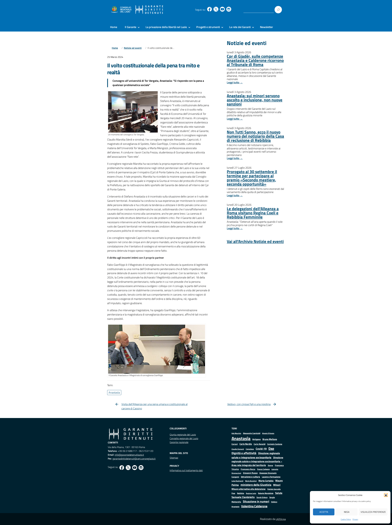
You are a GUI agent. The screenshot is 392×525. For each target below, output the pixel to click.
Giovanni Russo (250, 473)
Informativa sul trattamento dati (186, 470)
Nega (346, 512)
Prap (233, 493)
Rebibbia (240, 493)
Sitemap (174, 457)
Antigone (256, 439)
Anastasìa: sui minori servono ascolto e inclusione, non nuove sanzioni (254, 99)
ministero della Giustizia (256, 485)
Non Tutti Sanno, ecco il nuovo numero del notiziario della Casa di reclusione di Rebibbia (255, 136)
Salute (278, 493)
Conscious (250, 449)
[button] (385, 495)
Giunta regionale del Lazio (183, 434)
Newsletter (266, 27)
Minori (276, 485)
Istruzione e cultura (250, 476)
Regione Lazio (251, 493)
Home (113, 27)
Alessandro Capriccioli (251, 433)
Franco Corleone (263, 469)
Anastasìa (241, 438)
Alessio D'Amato (268, 433)
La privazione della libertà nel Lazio (166, 27)
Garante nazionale (179, 442)
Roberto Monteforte (265, 493)
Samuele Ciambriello (243, 497)
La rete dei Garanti (240, 27)
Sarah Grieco (262, 497)
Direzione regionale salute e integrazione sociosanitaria (256, 455)
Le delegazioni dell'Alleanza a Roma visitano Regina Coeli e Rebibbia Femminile (253, 212)
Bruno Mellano (269, 439)
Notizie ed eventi (133, 48)
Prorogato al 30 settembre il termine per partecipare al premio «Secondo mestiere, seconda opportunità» (252, 177)
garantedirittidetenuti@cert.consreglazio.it (134, 458)
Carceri (235, 444)
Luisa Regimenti (237, 481)
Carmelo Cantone (274, 444)
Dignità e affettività (244, 453)
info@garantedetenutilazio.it (129, 455)
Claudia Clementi (238, 449)
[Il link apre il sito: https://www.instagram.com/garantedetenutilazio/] (228, 9)
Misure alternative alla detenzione (249, 489)
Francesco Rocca (248, 469)
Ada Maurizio (236, 433)
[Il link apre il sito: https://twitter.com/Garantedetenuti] (215, 9)
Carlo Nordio (245, 444)
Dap (271, 448)
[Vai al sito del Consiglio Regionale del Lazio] (121, 9)
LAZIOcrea (281, 519)
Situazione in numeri (256, 501)
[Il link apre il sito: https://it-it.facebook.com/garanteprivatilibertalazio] (209, 9)
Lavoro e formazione (271, 476)
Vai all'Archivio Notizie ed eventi (255, 241)
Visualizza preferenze (373, 512)
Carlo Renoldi (259, 444)
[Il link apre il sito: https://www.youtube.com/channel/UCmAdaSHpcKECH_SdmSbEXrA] (222, 9)
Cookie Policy (346, 519)
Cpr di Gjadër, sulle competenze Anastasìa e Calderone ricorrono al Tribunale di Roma (255, 60)
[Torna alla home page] (149, 9)
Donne (270, 465)
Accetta (323, 512)
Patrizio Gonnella (274, 489)
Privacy (355, 519)
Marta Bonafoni (251, 481)
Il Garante (130, 27)
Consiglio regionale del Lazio (184, 438)
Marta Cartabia (265, 480)
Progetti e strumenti (208, 27)
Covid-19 (261, 449)
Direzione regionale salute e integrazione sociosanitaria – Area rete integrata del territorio (257, 461)
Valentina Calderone (254, 506)
